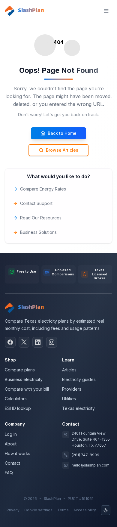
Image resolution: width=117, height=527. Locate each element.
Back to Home (62, 133)
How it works (17, 453)
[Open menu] (106, 11)
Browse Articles (62, 150)
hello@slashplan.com (91, 465)
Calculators (16, 398)
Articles (69, 369)
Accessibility (85, 510)
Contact (12, 463)
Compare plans (20, 369)
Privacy (13, 510)
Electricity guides (79, 379)
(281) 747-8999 (85, 455)
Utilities (69, 398)
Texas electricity (78, 408)
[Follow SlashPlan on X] (24, 342)
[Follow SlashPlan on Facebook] (10, 342)
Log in (11, 434)
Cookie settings (38, 510)
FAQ (9, 472)
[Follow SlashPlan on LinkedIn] (37, 342)
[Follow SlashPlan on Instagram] (51, 342)
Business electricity (24, 379)
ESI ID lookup (18, 408)
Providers (71, 389)
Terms (63, 510)
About (10, 443)
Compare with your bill (27, 389)
